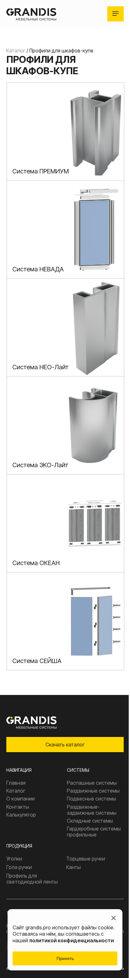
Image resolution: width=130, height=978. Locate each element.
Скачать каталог (65, 744)
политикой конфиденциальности (71, 940)
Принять (65, 958)
